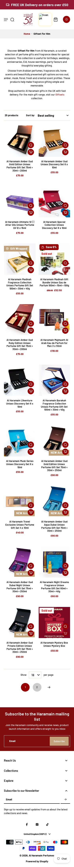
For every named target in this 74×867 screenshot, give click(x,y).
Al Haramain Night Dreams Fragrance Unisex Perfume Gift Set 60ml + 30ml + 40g (54, 586)
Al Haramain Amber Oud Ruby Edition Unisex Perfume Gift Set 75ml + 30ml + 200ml (20, 344)
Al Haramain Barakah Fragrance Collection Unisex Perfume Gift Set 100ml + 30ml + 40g (54, 405)
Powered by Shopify (37, 861)
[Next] (49, 687)
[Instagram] (37, 824)
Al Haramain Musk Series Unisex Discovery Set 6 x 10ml (19, 464)
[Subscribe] (65, 800)
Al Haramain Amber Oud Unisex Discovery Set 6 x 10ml (54, 164)
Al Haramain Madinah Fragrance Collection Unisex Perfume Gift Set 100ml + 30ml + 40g (19, 284)
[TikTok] (47, 824)
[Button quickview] (31, 145)
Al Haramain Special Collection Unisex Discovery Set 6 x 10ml (54, 224)
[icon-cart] (55, 19)
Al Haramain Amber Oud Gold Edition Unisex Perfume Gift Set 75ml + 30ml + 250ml (54, 465)
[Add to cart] (31, 152)
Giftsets (59, 94)
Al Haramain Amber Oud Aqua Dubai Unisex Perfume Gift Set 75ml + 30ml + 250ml (54, 526)
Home (27, 33)
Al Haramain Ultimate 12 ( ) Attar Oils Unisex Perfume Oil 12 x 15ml (19, 224)
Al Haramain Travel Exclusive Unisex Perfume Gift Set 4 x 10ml (19, 524)
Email (12, 741)
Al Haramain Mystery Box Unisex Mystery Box (54, 644)
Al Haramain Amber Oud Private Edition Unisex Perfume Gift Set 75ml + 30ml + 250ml (20, 647)
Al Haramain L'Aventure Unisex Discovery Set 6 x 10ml (19, 403)
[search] (12, 19)
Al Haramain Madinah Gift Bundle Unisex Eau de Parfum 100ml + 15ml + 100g (54, 282)
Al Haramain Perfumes (41, 855)
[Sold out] (65, 270)
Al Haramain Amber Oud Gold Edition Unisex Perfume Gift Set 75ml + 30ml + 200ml (20, 166)
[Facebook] (26, 824)
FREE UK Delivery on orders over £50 (39, 5)
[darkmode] (66, 19)
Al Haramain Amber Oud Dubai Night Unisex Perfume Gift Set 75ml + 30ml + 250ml (20, 586)
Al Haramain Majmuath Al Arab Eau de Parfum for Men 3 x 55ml (54, 342)
